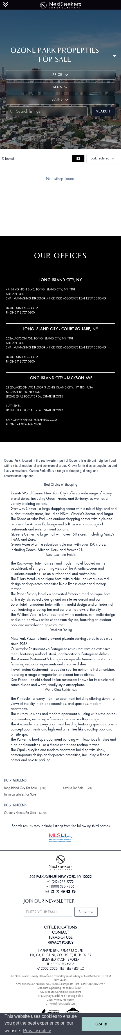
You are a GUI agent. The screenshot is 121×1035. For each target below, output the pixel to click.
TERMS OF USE (61, 937)
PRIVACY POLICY (60, 942)
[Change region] (114, 55)
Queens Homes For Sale (20, 812)
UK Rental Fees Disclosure (60, 1003)
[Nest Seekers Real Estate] (60, 4)
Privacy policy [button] (37, 1030)
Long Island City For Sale (20, 788)
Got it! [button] (101, 1024)
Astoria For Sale (73, 788)
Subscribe (86, 911)
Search (103, 111)
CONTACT (60, 932)
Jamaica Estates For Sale (20, 794)
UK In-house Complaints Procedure (60, 992)
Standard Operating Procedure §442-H (60, 988)
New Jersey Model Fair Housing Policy (60, 996)
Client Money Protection (60, 999)
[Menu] (5, 4)
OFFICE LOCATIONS (60, 927)
